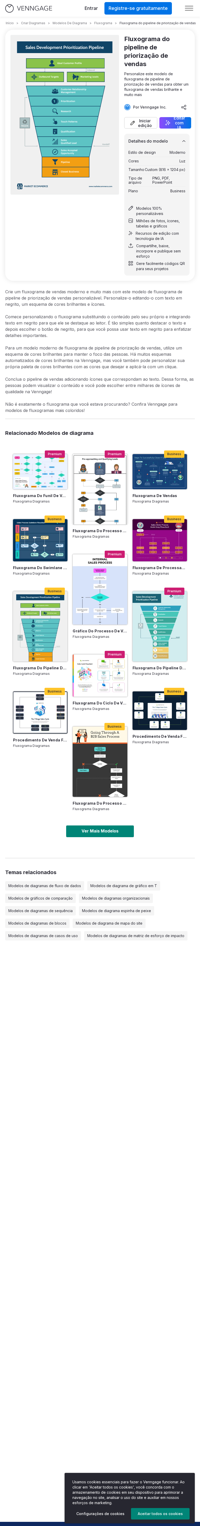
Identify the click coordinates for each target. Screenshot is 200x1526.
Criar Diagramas (33, 23)
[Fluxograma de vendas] (160, 471)
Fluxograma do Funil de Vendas (40, 495)
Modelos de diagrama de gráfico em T (123, 885)
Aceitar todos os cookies (160, 1513)
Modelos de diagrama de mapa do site (109, 923)
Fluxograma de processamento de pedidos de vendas (160, 567)
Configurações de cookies (100, 1513)
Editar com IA (179, 123)
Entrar (91, 8)
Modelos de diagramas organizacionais (116, 898)
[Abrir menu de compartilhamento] (184, 107)
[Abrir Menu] (189, 8)
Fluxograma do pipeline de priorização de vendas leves (160, 668)
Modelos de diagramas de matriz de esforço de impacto (135, 935)
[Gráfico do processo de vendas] (100, 589)
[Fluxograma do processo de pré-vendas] (100, 489)
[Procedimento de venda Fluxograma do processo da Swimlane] (40, 712)
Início (10, 23)
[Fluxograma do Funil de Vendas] (40, 471)
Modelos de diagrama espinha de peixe (116, 910)
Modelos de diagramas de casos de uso (43, 935)
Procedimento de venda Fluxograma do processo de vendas (160, 736)
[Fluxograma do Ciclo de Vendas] (100, 675)
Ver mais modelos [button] (100, 831)
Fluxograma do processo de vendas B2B (100, 803)
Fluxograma (103, 23)
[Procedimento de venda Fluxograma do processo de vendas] (160, 710)
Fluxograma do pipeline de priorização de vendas (40, 668)
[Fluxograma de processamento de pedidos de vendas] (160, 540)
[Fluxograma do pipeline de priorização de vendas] (40, 626)
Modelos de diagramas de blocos (37, 923)
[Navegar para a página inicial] (28, 8)
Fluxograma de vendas (155, 495)
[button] (140, 123)
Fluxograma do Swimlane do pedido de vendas (40, 567)
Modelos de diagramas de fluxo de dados (44, 885)
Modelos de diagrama (70, 23)
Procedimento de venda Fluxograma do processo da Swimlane (40, 740)
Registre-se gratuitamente (138, 8)
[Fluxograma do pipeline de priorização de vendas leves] (160, 626)
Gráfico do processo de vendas (100, 631)
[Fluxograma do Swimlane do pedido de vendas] (40, 540)
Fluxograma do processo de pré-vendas (100, 531)
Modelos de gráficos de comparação (40, 898)
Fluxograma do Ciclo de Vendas (100, 703)
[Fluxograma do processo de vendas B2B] (100, 762)
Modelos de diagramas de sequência (40, 910)
